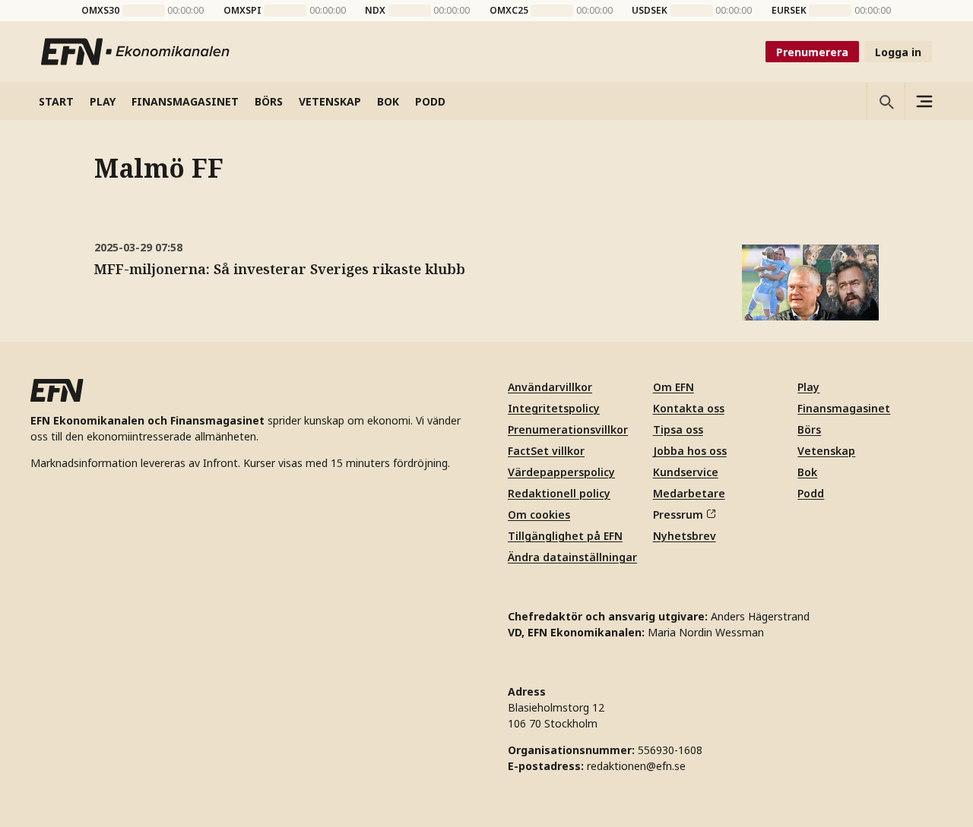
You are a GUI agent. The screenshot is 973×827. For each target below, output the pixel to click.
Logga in (898, 52)
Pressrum (678, 514)
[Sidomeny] (924, 101)
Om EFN (673, 387)
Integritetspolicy (554, 408)
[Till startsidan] (136, 52)
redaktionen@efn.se (636, 766)
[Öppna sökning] (886, 101)
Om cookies (539, 514)
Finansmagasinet (843, 408)
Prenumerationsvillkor (568, 429)
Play (808, 387)
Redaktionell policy (559, 493)
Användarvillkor (550, 387)
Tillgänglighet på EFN (565, 536)
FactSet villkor (546, 450)
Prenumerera (812, 52)
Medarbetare (689, 493)
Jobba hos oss (690, 450)
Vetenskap (826, 450)
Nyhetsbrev (684, 536)
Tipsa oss (678, 429)
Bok (807, 472)
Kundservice (685, 472)
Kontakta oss (688, 408)
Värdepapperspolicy (561, 472)
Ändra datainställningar (572, 557)
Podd (810, 493)
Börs (809, 429)
